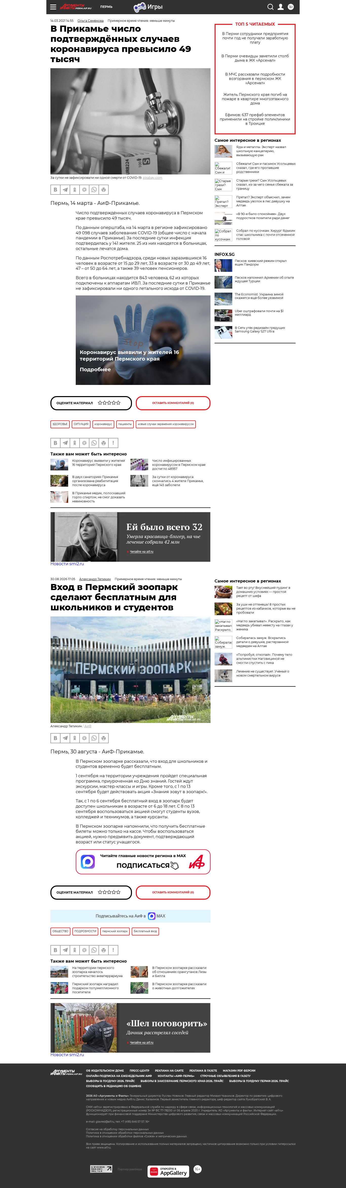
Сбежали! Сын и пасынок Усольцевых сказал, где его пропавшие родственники (266, 168)
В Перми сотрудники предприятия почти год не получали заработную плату (255, 38)
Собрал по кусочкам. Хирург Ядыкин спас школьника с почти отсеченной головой (265, 235)
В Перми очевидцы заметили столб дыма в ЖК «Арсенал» (255, 58)
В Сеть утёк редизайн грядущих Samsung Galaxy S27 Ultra (260, 329)
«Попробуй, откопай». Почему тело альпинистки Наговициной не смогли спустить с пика (264, 659)
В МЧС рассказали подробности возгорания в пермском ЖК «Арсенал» (255, 78)
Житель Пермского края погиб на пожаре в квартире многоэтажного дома (255, 99)
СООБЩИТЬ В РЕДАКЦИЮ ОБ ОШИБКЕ (113, 1086)
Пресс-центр (139, 1070)
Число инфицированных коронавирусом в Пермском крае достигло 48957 (178, 465)
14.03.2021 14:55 (61, 21)
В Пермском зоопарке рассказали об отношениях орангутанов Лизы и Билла (179, 972)
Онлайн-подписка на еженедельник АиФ (119, 1076)
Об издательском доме (105, 1070)
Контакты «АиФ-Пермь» (176, 1076)
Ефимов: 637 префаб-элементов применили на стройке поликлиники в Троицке (255, 119)
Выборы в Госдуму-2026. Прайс (110, 1081)
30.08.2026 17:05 (62, 579)
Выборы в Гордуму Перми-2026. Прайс (259, 1081)
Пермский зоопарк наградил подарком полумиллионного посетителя (95, 988)
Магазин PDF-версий (239, 1070)
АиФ (87, 726)
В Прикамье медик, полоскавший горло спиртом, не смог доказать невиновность (98, 497)
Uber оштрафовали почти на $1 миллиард (259, 312)
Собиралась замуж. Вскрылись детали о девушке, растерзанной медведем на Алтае (262, 642)
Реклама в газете (203, 1070)
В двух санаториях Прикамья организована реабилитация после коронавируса (95, 481)
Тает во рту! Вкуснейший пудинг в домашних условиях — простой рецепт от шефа (263, 592)
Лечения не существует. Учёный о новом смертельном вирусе (262, 673)
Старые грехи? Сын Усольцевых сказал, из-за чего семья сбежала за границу (264, 184)
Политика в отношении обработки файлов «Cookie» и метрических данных (136, 1136)
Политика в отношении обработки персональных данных (125, 1132)
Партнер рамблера (130, 1169)
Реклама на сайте (169, 1070)
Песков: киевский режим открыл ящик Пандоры (261, 262)
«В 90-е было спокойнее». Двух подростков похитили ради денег (263, 216)
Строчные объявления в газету (225, 1076)
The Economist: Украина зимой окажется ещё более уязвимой (259, 296)
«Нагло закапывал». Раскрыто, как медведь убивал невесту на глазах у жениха (264, 625)
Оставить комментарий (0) (173, 403)
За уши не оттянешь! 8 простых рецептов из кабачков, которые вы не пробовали (265, 608)
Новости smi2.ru (67, 563)
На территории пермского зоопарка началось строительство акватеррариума (97, 972)
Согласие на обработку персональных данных (117, 1129)
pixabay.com (152, 178)
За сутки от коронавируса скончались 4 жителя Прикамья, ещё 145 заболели (178, 481)
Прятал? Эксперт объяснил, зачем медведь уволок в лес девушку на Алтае (263, 201)
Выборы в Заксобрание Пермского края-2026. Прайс (182, 1081)
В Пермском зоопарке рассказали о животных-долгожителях (179, 986)
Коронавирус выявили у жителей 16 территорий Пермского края (129, 355)
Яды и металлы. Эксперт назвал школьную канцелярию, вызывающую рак (261, 151)
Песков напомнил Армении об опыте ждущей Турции (264, 279)
